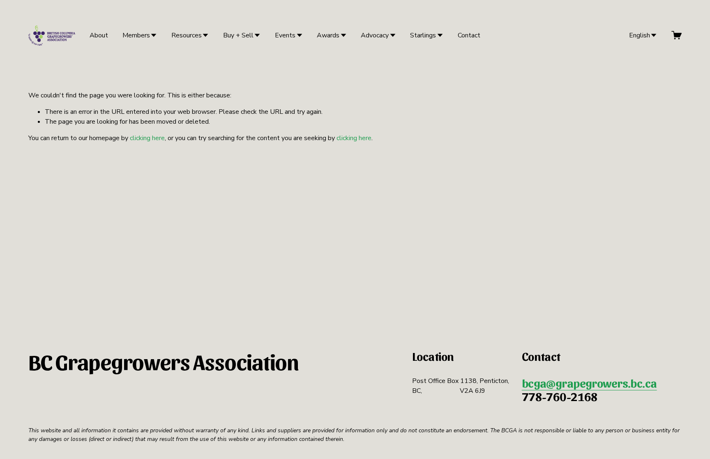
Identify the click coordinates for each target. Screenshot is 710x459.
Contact (469, 35)
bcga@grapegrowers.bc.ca (589, 383)
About (99, 35)
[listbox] (637, 35)
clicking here (147, 138)
